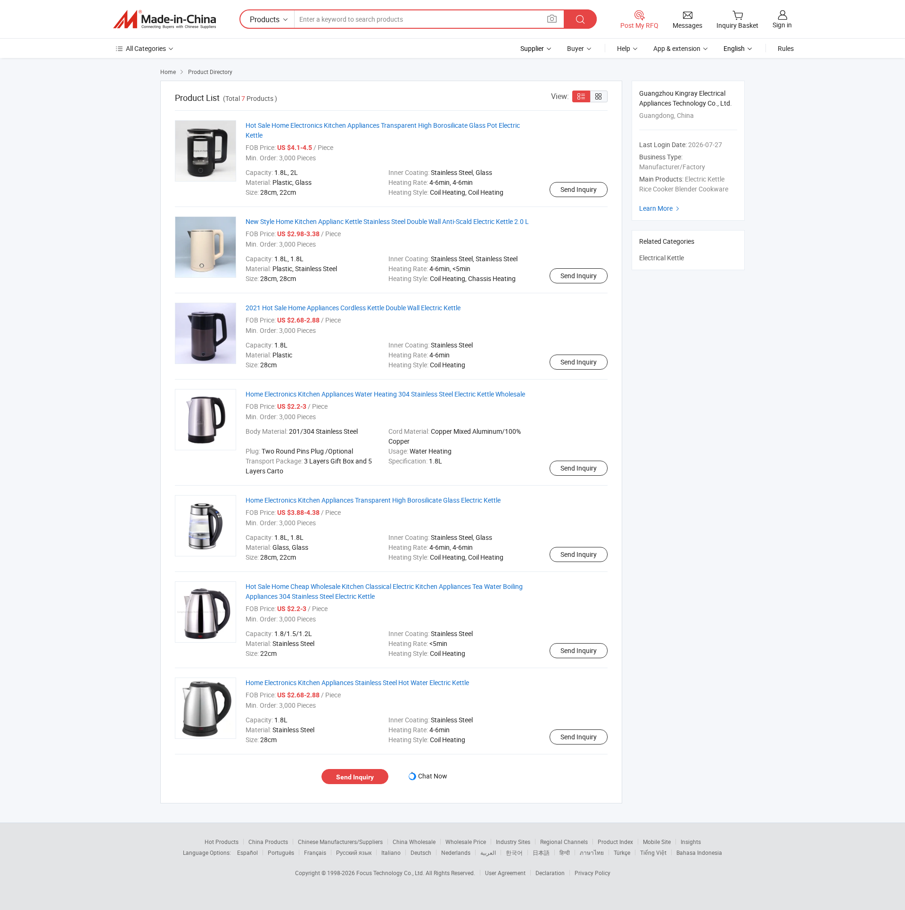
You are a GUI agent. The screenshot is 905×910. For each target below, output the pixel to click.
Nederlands (455, 852)
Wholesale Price (465, 841)
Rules (786, 48)
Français (315, 852)
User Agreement (505, 873)
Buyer (575, 48)
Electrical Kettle (661, 257)
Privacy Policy (592, 873)
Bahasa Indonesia (699, 852)
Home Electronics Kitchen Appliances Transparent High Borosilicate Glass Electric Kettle (373, 500)
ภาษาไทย (592, 852)
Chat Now (432, 775)
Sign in (782, 24)
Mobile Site (657, 841)
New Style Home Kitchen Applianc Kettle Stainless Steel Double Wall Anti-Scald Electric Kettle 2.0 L (387, 221)
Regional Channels (564, 841)
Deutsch (421, 852)
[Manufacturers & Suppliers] (164, 19)
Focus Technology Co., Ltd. (391, 873)
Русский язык (353, 852)
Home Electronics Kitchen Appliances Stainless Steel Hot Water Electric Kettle (357, 682)
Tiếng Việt (653, 852)
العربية (488, 852)
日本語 (541, 852)
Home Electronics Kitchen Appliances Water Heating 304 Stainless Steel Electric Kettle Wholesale (385, 393)
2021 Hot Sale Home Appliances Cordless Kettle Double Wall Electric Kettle (353, 307)
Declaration (550, 873)
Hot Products (222, 841)
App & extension (676, 48)
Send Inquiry (578, 189)
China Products (268, 841)
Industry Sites (513, 841)
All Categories (146, 48)
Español (247, 852)
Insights (691, 841)
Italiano (391, 852)
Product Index (615, 841)
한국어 (514, 852)
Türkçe (622, 852)
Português (281, 852)
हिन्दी (564, 852)
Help (623, 48)
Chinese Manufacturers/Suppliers (340, 841)
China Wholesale (414, 841)
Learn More (660, 208)
